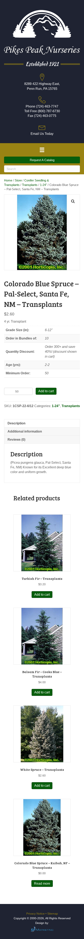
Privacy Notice (35, 913)
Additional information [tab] (25, 431)
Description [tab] (16, 423)
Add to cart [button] (42, 594)
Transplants (30, 185)
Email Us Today (42, 133)
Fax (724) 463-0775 (42, 116)
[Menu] (42, 150)
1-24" (43, 185)
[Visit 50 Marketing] (42, 929)
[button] (73, 201)
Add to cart (46, 391)
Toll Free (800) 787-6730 (42, 111)
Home (8, 180)
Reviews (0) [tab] (16, 439)
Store (18, 180)
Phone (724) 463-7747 (42, 106)
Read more (42, 883)
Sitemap (52, 913)
